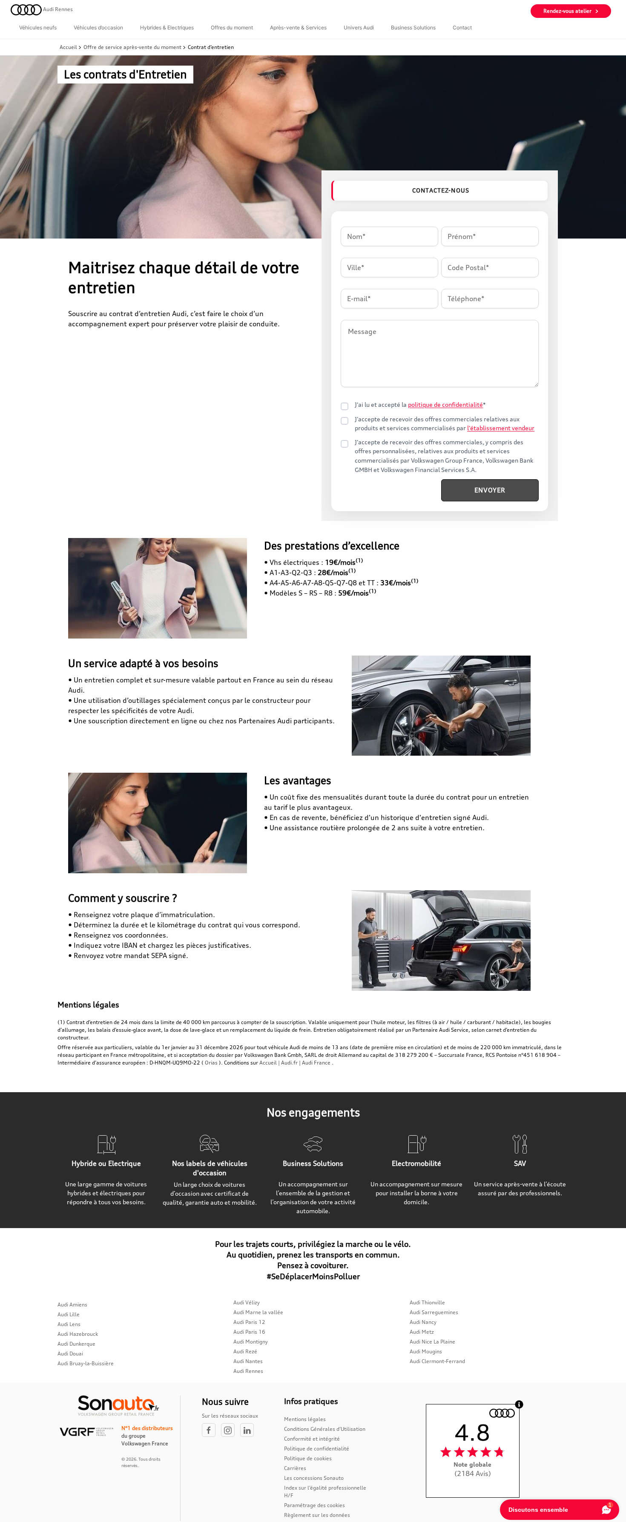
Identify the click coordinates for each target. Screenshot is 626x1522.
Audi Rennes (248, 1371)
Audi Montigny (250, 1341)
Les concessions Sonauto (314, 1478)
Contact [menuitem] (462, 27)
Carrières (295, 1468)
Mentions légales (305, 1419)
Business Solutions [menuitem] (413, 27)
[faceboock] (211, 1430)
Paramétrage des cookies (314, 1505)
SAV (520, 1163)
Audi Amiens (72, 1304)
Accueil (69, 47)
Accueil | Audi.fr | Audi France (294, 1062)
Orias (211, 1062)
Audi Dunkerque (76, 1344)
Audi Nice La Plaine (432, 1341)
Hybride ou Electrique (106, 1163)
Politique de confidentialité (316, 1448)
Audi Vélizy (246, 1302)
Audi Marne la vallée (258, 1312)
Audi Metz (422, 1332)
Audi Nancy (423, 1322)
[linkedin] (249, 1430)
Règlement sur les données (317, 1515)
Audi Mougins (426, 1351)
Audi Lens (68, 1324)
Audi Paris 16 (249, 1332)
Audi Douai (70, 1353)
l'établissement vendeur (500, 428)
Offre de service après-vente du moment (132, 47)
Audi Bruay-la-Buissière (85, 1363)
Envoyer (489, 490)
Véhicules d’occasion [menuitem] (98, 27)
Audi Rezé (245, 1351)
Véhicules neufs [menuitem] (38, 27)
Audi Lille (68, 1314)
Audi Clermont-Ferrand (437, 1361)
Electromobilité (416, 1163)
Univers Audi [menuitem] (359, 27)
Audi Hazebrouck (77, 1334)
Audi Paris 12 (249, 1322)
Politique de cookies (308, 1458)
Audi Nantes (248, 1361)
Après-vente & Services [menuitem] (298, 27)
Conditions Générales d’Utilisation (324, 1429)
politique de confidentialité (445, 404)
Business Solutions (313, 1163)
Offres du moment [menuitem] (232, 27)
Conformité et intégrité (312, 1439)
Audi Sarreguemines (434, 1312)
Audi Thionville (427, 1302)
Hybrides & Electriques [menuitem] (167, 27)
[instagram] (230, 1430)
